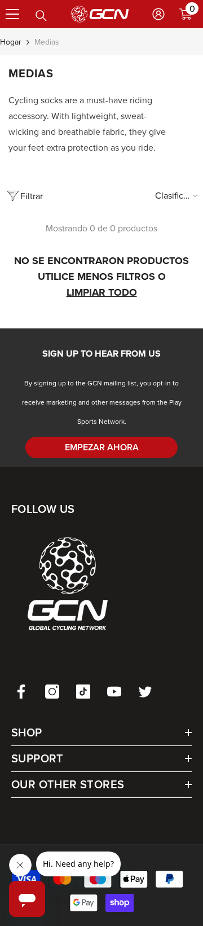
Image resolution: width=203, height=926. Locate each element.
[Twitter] (145, 691)
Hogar (10, 41)
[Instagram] (52, 691)
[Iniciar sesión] (158, 14)
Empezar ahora (102, 447)
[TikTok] (83, 691)
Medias (46, 41)
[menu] (12, 14)
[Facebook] (21, 691)
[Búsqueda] (41, 16)
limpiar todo (102, 292)
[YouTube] (114, 691)
